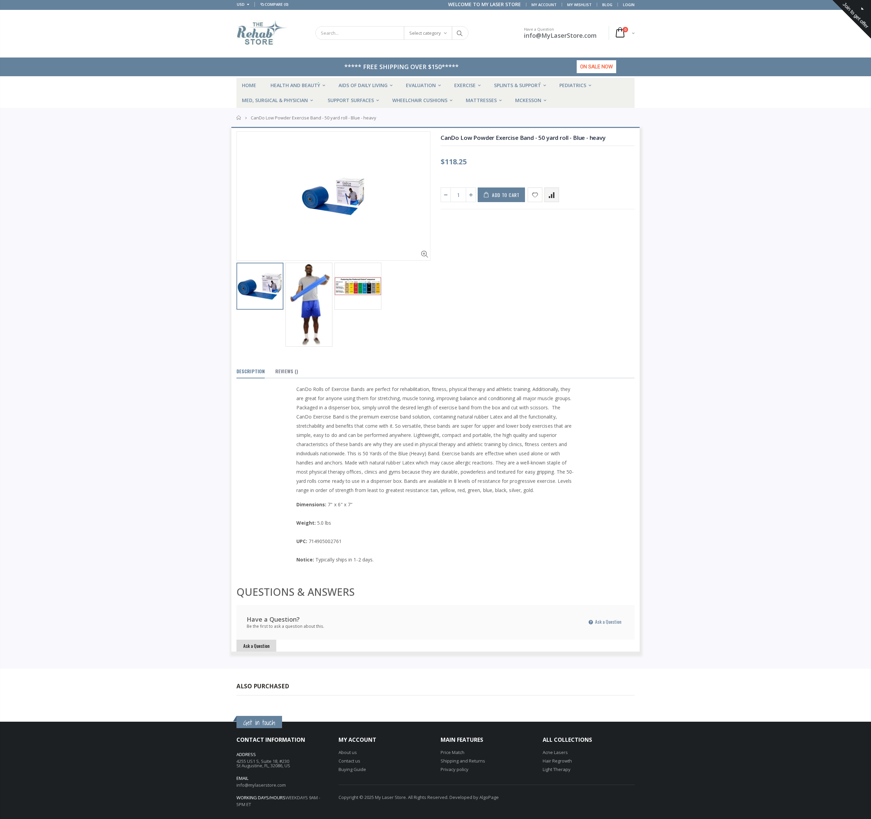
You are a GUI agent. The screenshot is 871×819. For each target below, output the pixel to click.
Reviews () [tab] (286, 371)
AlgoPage (489, 797)
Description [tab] (250, 371)
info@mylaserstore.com (261, 785)
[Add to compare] (551, 194)
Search (459, 33)
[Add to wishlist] (535, 194)
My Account (544, 4)
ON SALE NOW (596, 67)
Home (239, 117)
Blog (607, 4)
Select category (425, 33)
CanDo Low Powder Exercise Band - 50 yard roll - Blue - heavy (523, 138)
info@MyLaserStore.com (560, 35)
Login (629, 4)
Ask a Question (607, 621)
